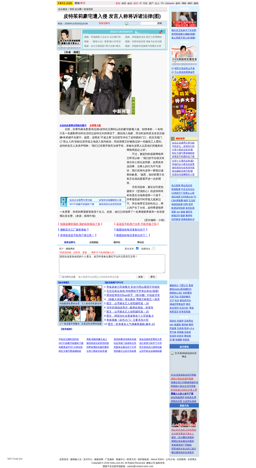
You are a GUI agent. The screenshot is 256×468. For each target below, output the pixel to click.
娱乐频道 (62, 9)
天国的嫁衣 (184, 296)
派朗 (173, 211)
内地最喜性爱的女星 (69, 303)
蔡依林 (187, 336)
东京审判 (174, 308)
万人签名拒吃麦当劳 (91, 303)
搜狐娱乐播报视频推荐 (121, 31)
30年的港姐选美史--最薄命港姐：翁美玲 (129, 307)
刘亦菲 (180, 336)
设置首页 (63, 459)
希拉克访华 (186, 185)
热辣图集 (184, 8)
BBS (190, 3)
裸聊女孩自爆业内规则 (182, 441)
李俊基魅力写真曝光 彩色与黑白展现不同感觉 (133, 286)
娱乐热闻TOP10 (114, 282)
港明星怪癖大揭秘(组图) (183, 34)
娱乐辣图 (63, 282)
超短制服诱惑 (177, 397)
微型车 (189, 211)
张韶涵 (186, 339)
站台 (177, 300)
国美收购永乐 (188, 219)
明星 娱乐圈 (76, 9)
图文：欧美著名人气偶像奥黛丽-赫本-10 (131, 324)
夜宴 (191, 285)
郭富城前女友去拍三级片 (183, 448)
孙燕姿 (187, 332)
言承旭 (180, 328)
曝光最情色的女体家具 (182, 452)
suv (178, 211)
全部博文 (192, 459)
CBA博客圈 (177, 200)
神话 (188, 304)
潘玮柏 (184, 324)
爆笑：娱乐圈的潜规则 (182, 437)
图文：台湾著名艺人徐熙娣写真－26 (127, 303)
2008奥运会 (187, 196)
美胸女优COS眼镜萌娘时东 (184, 382)
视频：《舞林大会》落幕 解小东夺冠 (102, 41)
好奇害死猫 (184, 311)
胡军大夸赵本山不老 (184, 68)
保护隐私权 (143, 459)
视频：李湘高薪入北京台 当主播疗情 (102, 37)
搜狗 (196, 3)
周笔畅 (180, 332)
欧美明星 (88, 9)
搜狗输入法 (76, 459)
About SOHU (157, 459)
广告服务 (109, 459)
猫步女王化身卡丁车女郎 (183, 30)
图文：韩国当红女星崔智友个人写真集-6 (129, 315)
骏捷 (182, 215)
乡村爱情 (187, 293)
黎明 (191, 324)
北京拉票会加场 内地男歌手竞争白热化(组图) (132, 290)
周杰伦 (173, 321)
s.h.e (191, 328)
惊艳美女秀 (190, 397)
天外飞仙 (174, 296)
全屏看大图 (95, 125)
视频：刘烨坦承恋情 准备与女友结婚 (143, 41)
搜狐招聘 (98, 459)
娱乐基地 (184, 346)
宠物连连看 (176, 401)
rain (172, 324)
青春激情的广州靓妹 (181, 445)
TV (162, 3)
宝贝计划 (183, 308)
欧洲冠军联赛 (178, 208)
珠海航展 (175, 189)
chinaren (169, 3)
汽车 (145, 3)
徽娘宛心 (174, 285)
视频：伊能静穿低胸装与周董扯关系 (143, 46)
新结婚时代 (186, 289)
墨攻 (191, 308)
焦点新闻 (175, 185)
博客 (184, 3)
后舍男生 (188, 321)
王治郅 (192, 200)
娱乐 (130, 3)
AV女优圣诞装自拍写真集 (183, 375)
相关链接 (66, 329)
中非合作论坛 (188, 189)
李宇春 (173, 332)
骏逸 (183, 211)
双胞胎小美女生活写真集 (183, 386)
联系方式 (131, 459)
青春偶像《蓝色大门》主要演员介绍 (127, 319)
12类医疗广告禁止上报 (182, 193)
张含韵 (173, 336)
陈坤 (186, 328)
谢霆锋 (177, 324)
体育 (124, 3)
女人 (157, 3)
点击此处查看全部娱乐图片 (73, 125)
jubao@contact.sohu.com (140, 466)
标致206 (175, 215)
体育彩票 (190, 208)
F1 (195, 196)
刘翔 (185, 204)
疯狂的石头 (185, 300)
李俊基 (173, 328)
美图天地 (184, 405)
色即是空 (174, 311)
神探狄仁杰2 (176, 293)
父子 (172, 300)
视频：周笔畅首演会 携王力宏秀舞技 (143, 37)
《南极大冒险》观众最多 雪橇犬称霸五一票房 (133, 299)
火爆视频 (184, 42)
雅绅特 (189, 215)
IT (140, 3)
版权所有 (160, 463)
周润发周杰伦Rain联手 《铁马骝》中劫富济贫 (133, 295)
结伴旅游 (175, 219)
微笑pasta (175, 289)
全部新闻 (181, 459)
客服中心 (120, 459)
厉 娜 (172, 339)
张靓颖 (178, 339)
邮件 (178, 3)
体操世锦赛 (177, 204)
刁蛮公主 (183, 285)
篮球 (190, 204)
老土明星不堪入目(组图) (183, 37)
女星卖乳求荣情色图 (91, 324)
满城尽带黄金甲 (177, 304)
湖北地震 (175, 196)
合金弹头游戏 (189, 401)
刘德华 (180, 321)
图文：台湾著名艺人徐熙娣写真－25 (127, 311)
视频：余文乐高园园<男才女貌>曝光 (102, 46)
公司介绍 (170, 459)
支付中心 (87, 459)
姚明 (185, 200)
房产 (151, 3)
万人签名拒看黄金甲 (184, 72)
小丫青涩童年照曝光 (69, 324)
